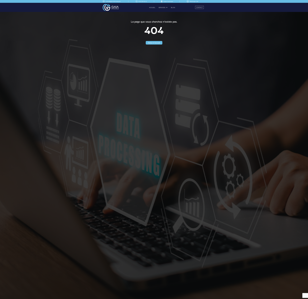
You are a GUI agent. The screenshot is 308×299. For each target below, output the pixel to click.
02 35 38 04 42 (142, 1)
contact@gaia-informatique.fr (113, 1)
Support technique (168, 1)
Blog (173, 7)
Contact (199, 7)
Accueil (152, 7)
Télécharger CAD (194, 1)
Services (162, 7)
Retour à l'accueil (154, 42)
